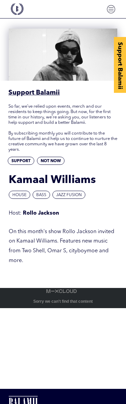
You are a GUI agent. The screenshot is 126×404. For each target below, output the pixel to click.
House (19, 195)
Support (21, 161)
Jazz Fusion (69, 195)
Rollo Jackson (41, 213)
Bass (41, 195)
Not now (51, 161)
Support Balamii (120, 65)
